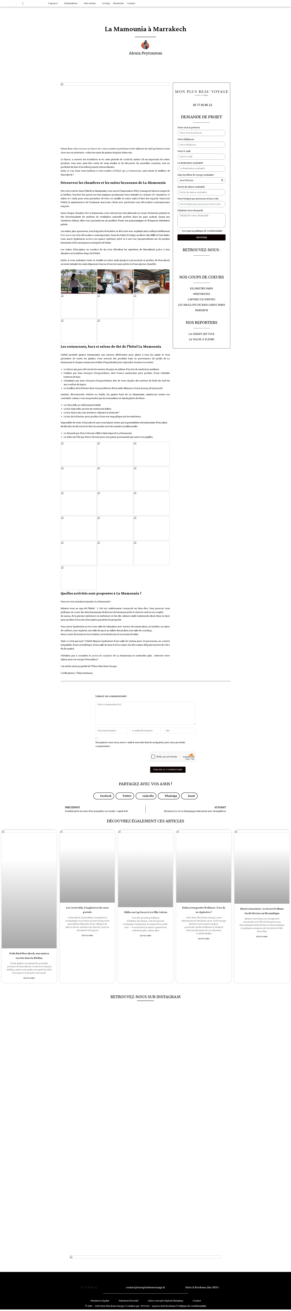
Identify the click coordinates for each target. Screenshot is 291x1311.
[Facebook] (268, 3)
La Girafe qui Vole (202, 334)
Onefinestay (201, 294)
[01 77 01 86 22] (89, 1280)
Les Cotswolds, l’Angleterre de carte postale (87, 910)
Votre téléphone (185, 139)
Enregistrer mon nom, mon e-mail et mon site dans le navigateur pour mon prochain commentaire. (140, 744)
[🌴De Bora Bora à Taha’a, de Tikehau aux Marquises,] (111, 1072)
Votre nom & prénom (188, 127)
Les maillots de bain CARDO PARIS (201, 304)
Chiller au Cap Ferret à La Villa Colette (145, 912)
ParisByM (201, 310)
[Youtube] (278, 3)
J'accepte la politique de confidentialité (202, 231)
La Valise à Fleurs (201, 339)
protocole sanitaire (102, 655)
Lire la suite (29, 978)
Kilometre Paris (201, 288)
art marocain (69, 235)
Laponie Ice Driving (201, 299)
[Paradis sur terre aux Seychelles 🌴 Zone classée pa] (214, 1019)
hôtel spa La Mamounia (128, 170)
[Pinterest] (288, 3)
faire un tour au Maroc (85, 148)
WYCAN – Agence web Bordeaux (158, 1306)
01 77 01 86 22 (89, 1287)
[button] (55, 3)
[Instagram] (283, 3)
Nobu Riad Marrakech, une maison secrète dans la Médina (29, 955)
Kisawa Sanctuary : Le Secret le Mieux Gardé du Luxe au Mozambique (262, 911)
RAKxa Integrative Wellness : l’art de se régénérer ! (203, 910)
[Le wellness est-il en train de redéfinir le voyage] (145, 1088)
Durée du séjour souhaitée (191, 186)
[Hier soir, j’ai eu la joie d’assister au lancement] (77, 1126)
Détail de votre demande (190, 210)
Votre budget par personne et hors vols (197, 198)
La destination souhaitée (190, 163)
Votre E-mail (183, 151)
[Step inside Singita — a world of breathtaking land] (179, 1027)
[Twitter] (273, 3)
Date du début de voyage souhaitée (195, 175)
